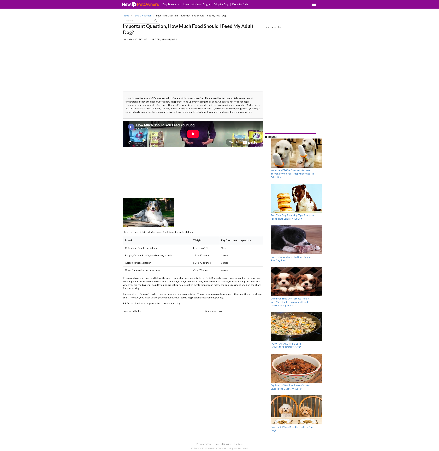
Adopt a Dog (221, 4)
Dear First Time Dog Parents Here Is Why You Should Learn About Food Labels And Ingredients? (290, 302)
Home (126, 15)
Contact (238, 443)
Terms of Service (222, 443)
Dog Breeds (169, 4)
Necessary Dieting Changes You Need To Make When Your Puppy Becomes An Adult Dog (292, 173)
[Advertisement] (193, 65)
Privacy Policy (203, 443)
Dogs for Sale (240, 4)
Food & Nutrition (143, 15)
